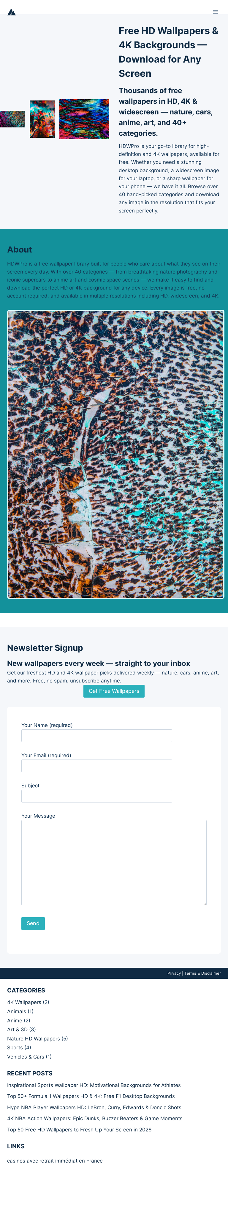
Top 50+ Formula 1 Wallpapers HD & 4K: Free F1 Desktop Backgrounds (91, 1096)
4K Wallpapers (24, 1002)
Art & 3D (17, 1029)
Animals (16, 1011)
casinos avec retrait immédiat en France (55, 1161)
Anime (14, 1021)
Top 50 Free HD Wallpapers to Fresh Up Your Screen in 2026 (79, 1130)
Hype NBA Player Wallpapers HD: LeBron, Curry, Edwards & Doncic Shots (94, 1107)
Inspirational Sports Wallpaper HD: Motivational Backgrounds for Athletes (94, 1085)
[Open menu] (215, 11)
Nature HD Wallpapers (33, 1039)
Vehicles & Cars (25, 1057)
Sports (15, 1048)
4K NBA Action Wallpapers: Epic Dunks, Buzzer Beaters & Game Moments (95, 1118)
